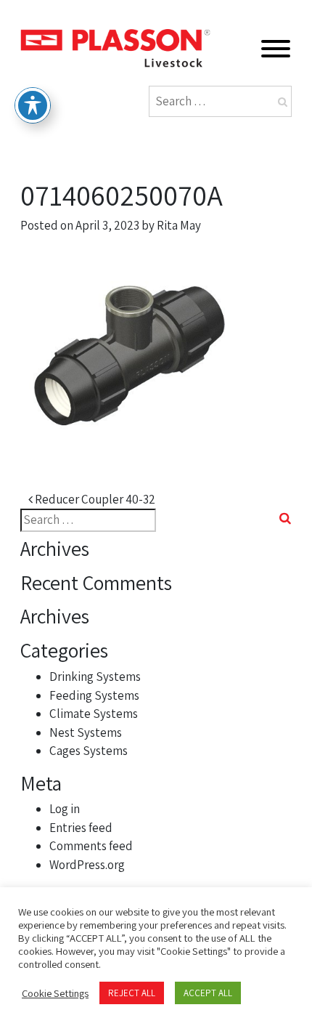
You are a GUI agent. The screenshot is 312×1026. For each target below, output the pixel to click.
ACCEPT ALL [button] (208, 993)
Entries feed (80, 828)
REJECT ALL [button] (131, 993)
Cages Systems (88, 751)
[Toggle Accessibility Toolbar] (32, 105)
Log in (64, 809)
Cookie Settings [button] (55, 993)
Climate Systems (93, 714)
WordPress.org (87, 865)
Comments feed (91, 846)
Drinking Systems (95, 676)
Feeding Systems (94, 695)
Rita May (179, 225)
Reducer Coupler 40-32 (94, 499)
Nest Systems (85, 732)
